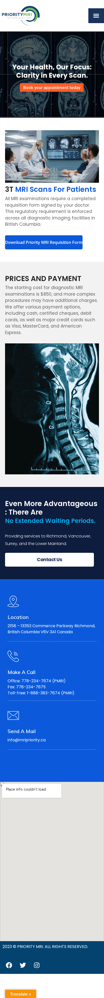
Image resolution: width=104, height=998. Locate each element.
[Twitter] (22, 965)
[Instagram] (36, 965)
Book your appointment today (51, 87)
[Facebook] (9, 965)
